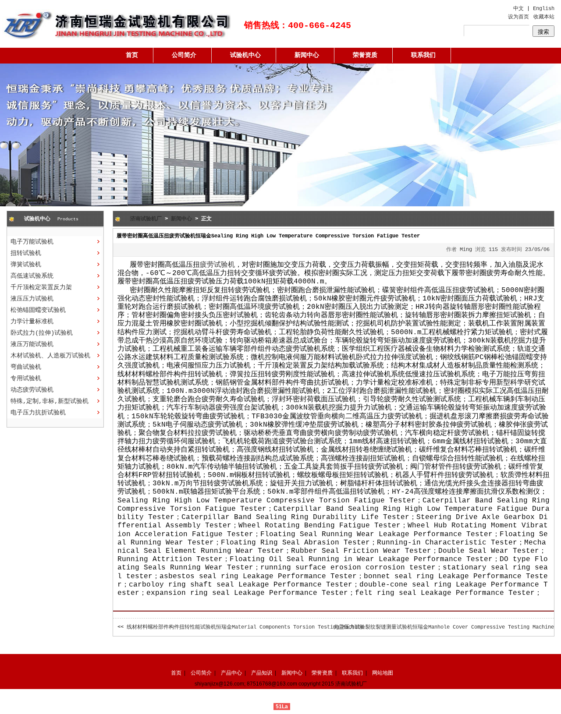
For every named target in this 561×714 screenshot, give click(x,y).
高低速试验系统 (32, 275)
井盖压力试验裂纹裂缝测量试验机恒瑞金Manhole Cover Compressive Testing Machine (444, 627)
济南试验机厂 (146, 219)
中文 (518, 9)
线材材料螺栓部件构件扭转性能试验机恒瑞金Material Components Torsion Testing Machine (245, 627)
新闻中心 (307, 55)
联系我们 (423, 55)
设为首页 (518, 17)
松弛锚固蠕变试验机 (38, 310)
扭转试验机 (26, 253)
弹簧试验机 (26, 264)
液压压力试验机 (32, 298)
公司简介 (184, 55)
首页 (132, 55)
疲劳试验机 (217, 265)
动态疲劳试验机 (32, 389)
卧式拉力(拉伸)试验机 (42, 332)
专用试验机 (26, 378)
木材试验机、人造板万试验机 (50, 355)
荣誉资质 (365, 55)
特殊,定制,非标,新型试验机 (50, 401)
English (543, 9)
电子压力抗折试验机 (38, 412)
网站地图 (382, 673)
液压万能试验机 (32, 344)
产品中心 (231, 673)
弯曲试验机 (26, 367)
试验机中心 (245, 55)
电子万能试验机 (32, 241)
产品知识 (261, 673)
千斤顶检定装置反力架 (41, 287)
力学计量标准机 (32, 321)
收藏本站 (543, 17)
